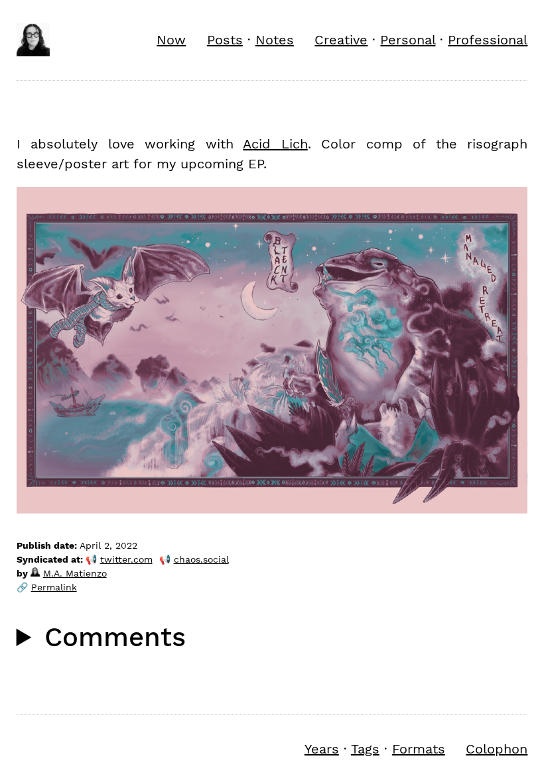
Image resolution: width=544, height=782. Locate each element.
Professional (487, 40)
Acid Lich (275, 144)
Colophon (496, 749)
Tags (365, 749)
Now (171, 40)
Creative (341, 40)
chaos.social (201, 559)
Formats (418, 749)
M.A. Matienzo (75, 573)
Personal (407, 40)
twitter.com (126, 559)
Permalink (54, 587)
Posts (225, 40)
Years (322, 749)
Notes (274, 40)
